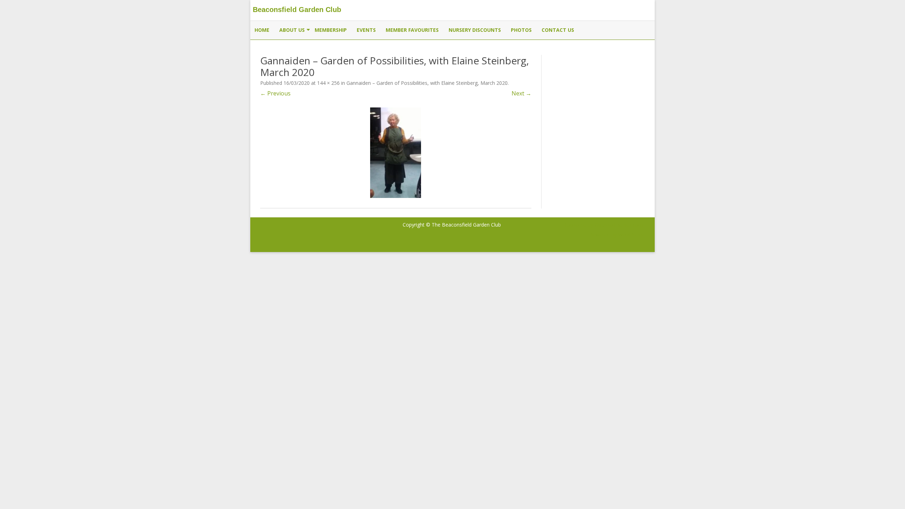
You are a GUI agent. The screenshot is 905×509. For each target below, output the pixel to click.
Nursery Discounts (475, 30)
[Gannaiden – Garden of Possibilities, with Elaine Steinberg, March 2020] (395, 152)
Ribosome (574, 224)
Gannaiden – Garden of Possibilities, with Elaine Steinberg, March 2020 (427, 83)
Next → (521, 93)
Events (366, 30)
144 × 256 (328, 83)
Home (262, 30)
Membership (331, 30)
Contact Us (558, 30)
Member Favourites (412, 30)
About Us (292, 30)
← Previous (275, 93)
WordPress (630, 234)
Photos (521, 30)
